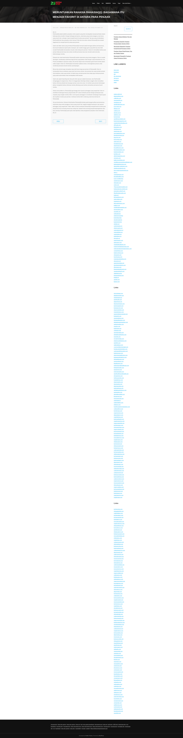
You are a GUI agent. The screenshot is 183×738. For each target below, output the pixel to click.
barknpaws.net (117, 328)
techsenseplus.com (119, 452)
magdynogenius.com (119, 421)
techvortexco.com (118, 527)
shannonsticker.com (119, 310)
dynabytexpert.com (118, 657)
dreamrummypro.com (119, 303)
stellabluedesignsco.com (120, 390)
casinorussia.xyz (118, 226)
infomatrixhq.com (118, 562)
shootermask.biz (118, 219)
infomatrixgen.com (118, 464)
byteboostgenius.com (119, 622)
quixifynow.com (118, 645)
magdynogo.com (118, 497)
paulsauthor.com (118, 392)
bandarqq (116, 72)
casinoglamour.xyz (118, 230)
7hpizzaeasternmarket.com (120, 186)
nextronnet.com (118, 665)
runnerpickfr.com (118, 100)
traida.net (116, 195)
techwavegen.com (118, 456)
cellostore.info (117, 330)
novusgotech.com (118, 663)
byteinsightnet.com (118, 548)
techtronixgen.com (118, 425)
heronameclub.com (119, 398)
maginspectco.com (118, 495)
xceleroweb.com (118, 707)
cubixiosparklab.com (119, 564)
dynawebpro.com (118, 676)
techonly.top (117, 116)
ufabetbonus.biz (118, 273)
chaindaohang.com (119, 174)
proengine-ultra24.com (119, 191)
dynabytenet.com (118, 608)
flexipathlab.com (118, 680)
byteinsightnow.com (119, 476)
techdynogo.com (118, 410)
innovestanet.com (118, 655)
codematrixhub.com (119, 450)
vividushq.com (117, 682)
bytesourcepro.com (118, 610)
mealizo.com (117, 326)
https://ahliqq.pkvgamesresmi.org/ (98, 728)
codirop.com (117, 110)
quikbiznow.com (118, 705)
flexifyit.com (117, 659)
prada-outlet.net (118, 94)
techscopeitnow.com (119, 489)
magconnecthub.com (119, 620)
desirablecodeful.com (119, 394)
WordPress (101, 735)
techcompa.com (118, 139)
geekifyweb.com (118, 529)
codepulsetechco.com (119, 550)
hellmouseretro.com (119, 378)
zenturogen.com (118, 669)
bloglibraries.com (118, 363)
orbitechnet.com (118, 690)
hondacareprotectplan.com (120, 349)
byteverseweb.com (118, 618)
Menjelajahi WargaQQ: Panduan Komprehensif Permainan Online (122, 47)
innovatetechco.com (119, 437)
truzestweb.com (118, 698)
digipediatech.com (118, 415)
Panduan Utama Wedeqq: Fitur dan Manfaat (123, 38)
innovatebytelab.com (119, 536)
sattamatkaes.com (118, 345)
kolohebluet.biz (118, 217)
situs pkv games (62, 724)
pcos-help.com (117, 106)
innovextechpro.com (119, 427)
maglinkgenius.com (119, 571)
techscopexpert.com (119, 431)
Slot (86, 27)
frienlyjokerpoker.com (119, 149)
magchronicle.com (118, 413)
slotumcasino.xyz (118, 228)
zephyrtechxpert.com (119, 587)
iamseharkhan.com (118, 318)
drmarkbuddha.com (119, 176)
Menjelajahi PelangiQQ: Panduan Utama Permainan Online (122, 57)
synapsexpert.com (118, 700)
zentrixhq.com (117, 653)
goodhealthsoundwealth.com (121, 373)
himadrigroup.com (118, 143)
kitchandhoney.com (119, 197)
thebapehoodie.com (119, 367)
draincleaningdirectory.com (120, 355)
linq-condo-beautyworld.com (121, 170)
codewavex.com (118, 575)
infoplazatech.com (118, 531)
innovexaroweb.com (119, 602)
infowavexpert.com (118, 446)
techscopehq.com (118, 632)
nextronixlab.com (118, 651)
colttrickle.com (117, 98)
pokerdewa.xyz (117, 236)
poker (115, 82)
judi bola (92, 27)
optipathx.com (117, 649)
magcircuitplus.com (119, 487)
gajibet (88, 728)
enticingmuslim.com (119, 371)
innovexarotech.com (119, 483)
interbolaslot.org (118, 297)
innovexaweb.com (118, 672)
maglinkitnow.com (118, 417)
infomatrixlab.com (118, 614)
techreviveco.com (118, 604)
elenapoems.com (118, 375)
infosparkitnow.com (119, 525)
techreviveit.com (118, 443)
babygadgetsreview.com (120, 164)
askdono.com (117, 114)
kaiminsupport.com (118, 305)
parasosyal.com (118, 369)
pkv (115, 74)
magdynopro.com (118, 439)
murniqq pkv (59, 726)
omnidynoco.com (118, 694)
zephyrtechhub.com (119, 696)
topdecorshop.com (118, 252)
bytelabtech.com (118, 519)
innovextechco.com (119, 569)
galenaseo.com (118, 242)
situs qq (78, 724)
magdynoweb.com (118, 599)
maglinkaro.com (118, 606)
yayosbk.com (117, 211)
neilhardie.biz (117, 213)
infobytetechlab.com (119, 468)
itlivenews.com (117, 267)
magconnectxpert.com (119, 581)
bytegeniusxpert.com (119, 533)
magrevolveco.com (118, 480)
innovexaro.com (118, 636)
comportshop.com (118, 250)
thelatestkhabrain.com (119, 320)
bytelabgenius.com (118, 435)
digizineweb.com (118, 552)
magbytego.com (118, 540)
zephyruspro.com (118, 647)
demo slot (116, 70)
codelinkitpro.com (118, 513)
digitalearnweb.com (119, 295)
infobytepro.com (118, 538)
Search (115, 25)
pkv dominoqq (117, 76)
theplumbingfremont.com (120, 269)
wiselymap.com (118, 131)
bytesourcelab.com (118, 639)
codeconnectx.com (118, 554)
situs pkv (72, 728)
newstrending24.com (119, 271)
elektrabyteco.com (118, 579)
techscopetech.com (119, 597)
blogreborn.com (118, 127)
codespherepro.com (119, 470)
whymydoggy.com (118, 293)
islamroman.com (118, 145)
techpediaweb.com (118, 433)
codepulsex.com (118, 595)
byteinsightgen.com (119, 460)
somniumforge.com (118, 361)
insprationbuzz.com (119, 312)
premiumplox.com (118, 209)
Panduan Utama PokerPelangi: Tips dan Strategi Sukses (123, 52)
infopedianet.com (118, 626)
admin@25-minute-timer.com (66, 27)
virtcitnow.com (117, 129)
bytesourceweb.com (119, 474)
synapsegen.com (118, 678)
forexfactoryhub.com (119, 135)
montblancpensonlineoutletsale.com (123, 162)
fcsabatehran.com (118, 380)
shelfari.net (116, 224)
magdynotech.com (118, 630)
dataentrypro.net (118, 301)
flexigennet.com (118, 396)
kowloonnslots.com (119, 152)
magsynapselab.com (119, 423)
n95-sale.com (117, 125)
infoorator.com (117, 182)
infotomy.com (117, 404)
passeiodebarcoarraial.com (121, 314)
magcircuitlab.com (118, 573)
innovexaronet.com (118, 558)
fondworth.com (117, 316)
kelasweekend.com (119, 275)
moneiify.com (117, 336)
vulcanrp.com (117, 158)
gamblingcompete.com (119, 119)
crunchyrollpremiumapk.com (121, 347)
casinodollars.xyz (118, 232)
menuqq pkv (54, 724)
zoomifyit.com (117, 713)
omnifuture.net (117, 102)
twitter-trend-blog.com (119, 160)
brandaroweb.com (118, 711)
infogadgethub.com (119, 511)
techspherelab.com (118, 612)
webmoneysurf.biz (118, 215)
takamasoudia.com (118, 386)
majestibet (78, 728)
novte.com (116, 184)
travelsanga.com (118, 257)
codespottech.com (118, 408)
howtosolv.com (117, 201)
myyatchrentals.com (119, 338)
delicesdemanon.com (119, 203)
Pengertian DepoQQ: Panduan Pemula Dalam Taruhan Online (121, 42)
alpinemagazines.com (119, 156)
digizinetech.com (118, 462)
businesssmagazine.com (120, 121)
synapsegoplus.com (119, 624)
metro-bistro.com (118, 199)
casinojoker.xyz (118, 234)
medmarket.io (117, 400)
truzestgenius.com (118, 583)
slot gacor (116, 78)
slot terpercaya (98, 724)
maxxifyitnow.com (118, 643)
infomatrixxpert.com (119, 556)
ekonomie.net (117, 261)
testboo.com (117, 205)
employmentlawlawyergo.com (121, 246)
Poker (77, 27)
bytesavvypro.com (118, 458)
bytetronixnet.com (118, 491)
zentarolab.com (118, 702)
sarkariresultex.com (119, 324)
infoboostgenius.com (119, 454)
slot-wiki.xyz (117, 238)
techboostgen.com (118, 515)
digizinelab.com (118, 591)
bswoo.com (117, 281)
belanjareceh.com (118, 308)
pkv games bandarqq (88, 724)
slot (102, 27)
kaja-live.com (117, 137)
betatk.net (116, 277)
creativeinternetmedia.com (120, 123)
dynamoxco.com (118, 667)
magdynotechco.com (119, 523)
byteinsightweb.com (119, 419)
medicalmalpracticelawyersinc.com (123, 248)
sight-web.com (117, 141)
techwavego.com (118, 593)
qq (127, 724)
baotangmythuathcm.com (120, 357)
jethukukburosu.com (119, 359)
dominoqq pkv (122, 724)
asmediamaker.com (119, 332)
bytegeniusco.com (118, 448)
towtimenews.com (118, 353)
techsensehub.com (118, 517)
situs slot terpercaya (76, 726)
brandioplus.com (118, 674)
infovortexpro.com (118, 485)
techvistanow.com (118, 560)
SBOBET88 (82, 27)
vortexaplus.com (118, 684)
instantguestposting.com (120, 259)
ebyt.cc (115, 172)
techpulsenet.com (118, 585)
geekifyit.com (117, 342)
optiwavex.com (117, 692)
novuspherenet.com (119, 688)
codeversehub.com (118, 616)
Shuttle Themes (89, 735)
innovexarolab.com (118, 466)
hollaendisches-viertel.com (120, 189)
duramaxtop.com (118, 384)
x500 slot (115, 724)
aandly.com (117, 279)
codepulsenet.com (118, 628)
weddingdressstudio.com (120, 207)
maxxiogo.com (117, 661)
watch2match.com (118, 240)
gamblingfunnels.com (119, 104)
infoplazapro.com (118, 441)
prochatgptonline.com (119, 133)
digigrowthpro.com (118, 96)
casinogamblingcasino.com (121, 351)
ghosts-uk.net (117, 112)
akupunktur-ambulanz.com (120, 166)
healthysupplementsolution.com (122, 406)
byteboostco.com (118, 577)
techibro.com (117, 154)
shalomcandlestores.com (120, 340)
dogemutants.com (118, 382)
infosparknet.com (118, 641)
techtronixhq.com (118, 509)
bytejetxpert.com (118, 493)
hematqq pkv (67, 726)
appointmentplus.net (119, 263)
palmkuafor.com (118, 299)
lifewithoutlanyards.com (120, 193)
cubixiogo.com (117, 686)
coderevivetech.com (119, 478)
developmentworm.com (120, 265)
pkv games (97, 27)
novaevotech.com (118, 566)
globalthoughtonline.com (120, 334)
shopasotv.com (117, 255)
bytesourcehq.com (118, 546)
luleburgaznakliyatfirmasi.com (121, 365)
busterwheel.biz (118, 222)
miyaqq (83, 728)
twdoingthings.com (118, 388)
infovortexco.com (118, 589)
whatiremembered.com (119, 168)
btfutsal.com (117, 108)
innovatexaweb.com (119, 521)
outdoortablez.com (118, 402)
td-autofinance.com (118, 147)
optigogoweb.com (118, 709)
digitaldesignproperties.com (121, 322)
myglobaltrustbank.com (120, 244)
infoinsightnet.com (118, 544)
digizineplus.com (118, 634)
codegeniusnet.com (119, 542)
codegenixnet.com (118, 472)
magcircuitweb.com (119, 429)
